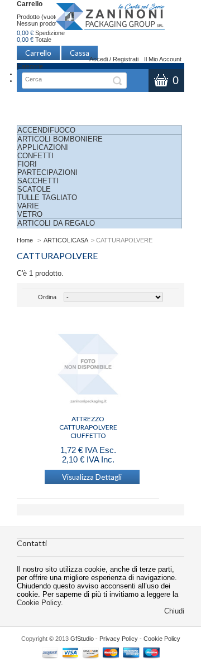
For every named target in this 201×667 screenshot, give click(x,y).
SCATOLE (34, 189)
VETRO (29, 214)
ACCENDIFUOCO (46, 130)
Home (25, 240)
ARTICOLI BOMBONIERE (60, 139)
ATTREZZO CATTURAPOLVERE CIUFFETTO (88, 423)
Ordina (47, 297)
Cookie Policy (39, 602)
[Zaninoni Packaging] (110, 20)
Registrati (125, 59)
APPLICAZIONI (42, 147)
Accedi (98, 59)
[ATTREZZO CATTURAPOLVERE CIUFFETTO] (88, 365)
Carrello (29, 4)
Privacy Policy (118, 638)
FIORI (27, 164)
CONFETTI (35, 156)
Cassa (79, 52)
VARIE (28, 206)
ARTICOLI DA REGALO (56, 223)
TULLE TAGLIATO (47, 197)
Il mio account (162, 59)
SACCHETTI (38, 181)
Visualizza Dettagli (92, 477)
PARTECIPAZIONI (47, 172)
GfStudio (82, 638)
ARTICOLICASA (66, 240)
